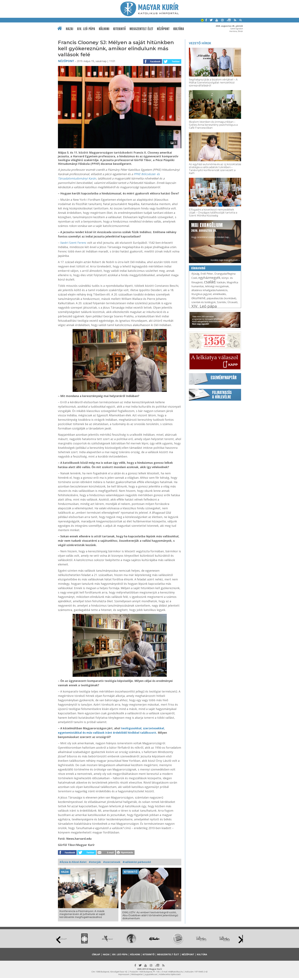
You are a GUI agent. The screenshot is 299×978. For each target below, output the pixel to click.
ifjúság (195, 273)
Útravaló (232, 302)
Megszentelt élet (141, 29)
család (209, 282)
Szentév (221, 302)
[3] (119, 147)
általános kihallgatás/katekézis (209, 290)
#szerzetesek (111, 862)
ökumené (198, 298)
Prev (58, 940)
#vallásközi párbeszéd (137, 862)
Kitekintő (119, 29)
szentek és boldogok (203, 302)
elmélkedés (219, 294)
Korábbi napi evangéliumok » (225, 260)
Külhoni (104, 29)
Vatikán (221, 282)
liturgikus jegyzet (201, 294)
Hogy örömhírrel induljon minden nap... (210, 230)
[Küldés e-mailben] (106, 854)
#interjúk (95, 862)
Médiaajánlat (137, 974)
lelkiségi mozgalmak (217, 286)
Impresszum (123, 974)
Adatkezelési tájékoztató (170, 974)
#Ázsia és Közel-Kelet (73, 862)
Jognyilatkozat (151, 974)
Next (240, 940)
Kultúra (178, 29)
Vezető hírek (200, 43)
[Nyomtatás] (125, 854)
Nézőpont (163, 29)
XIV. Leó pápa (86, 29)
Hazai (69, 29)
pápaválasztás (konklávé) (221, 298)
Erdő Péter (207, 273)
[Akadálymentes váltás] (202, 20)
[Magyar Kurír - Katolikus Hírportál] (149, 15)
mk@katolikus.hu (175, 971)
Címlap (96, 954)
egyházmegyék (209, 278)
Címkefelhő (198, 268)
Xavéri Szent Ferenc (73, 242)
